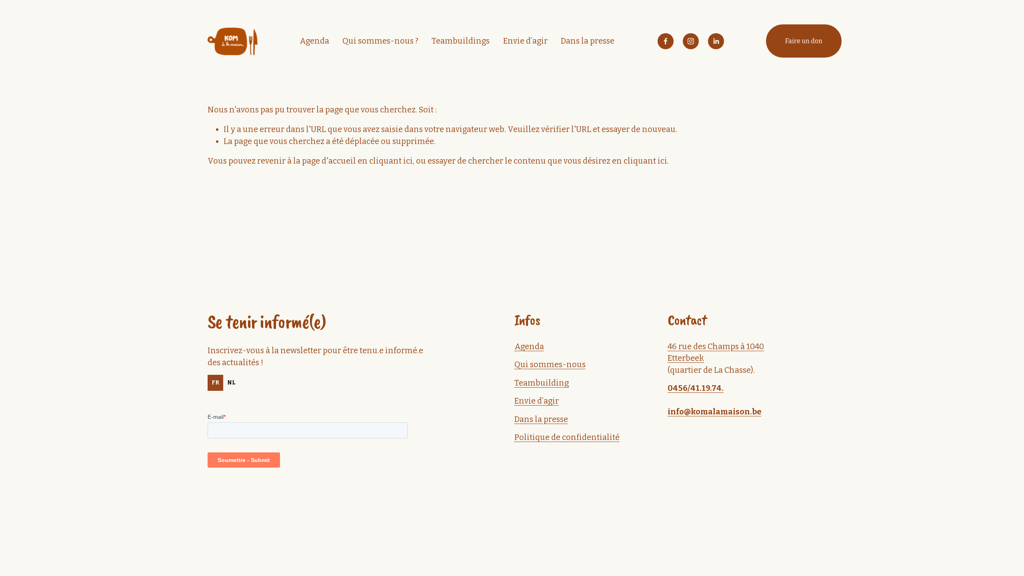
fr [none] (215, 382)
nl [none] (231, 382)
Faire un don (803, 41)
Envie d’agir (525, 41)
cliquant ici (391, 161)
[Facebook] (666, 41)
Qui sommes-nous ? (380, 41)
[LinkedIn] (716, 41)
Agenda (314, 41)
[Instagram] (691, 41)
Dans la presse (587, 41)
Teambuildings (461, 41)
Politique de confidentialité (567, 437)
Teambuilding (541, 383)
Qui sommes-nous (550, 364)
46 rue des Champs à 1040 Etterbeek (716, 352)
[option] (231, 383)
